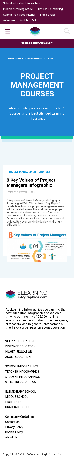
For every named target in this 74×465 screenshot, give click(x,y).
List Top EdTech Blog (50, 9)
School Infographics (21, 366)
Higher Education (18, 351)
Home (11, 58)
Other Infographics (20, 382)
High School (14, 402)
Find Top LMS (28, 20)
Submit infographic (37, 43)
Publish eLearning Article (18, 9)
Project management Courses (28, 172)
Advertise (9, 20)
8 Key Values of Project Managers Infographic (31, 182)
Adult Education (18, 357)
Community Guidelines (19, 416)
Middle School (16, 396)
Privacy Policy (14, 427)
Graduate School (18, 407)
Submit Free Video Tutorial (19, 14)
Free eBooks (47, 14)
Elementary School (20, 391)
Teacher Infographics (22, 371)
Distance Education (20, 346)
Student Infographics (22, 377)
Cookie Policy (14, 432)
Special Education (19, 341)
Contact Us (12, 422)
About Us (11, 437)
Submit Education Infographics (21, 3)
